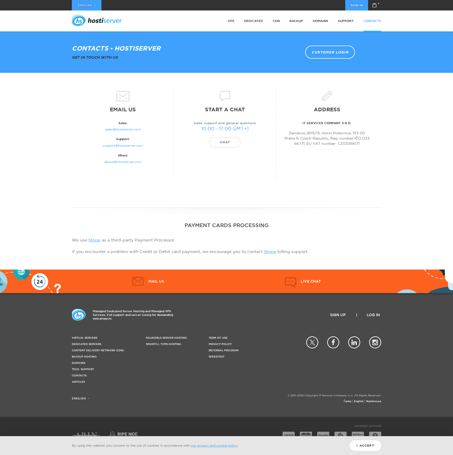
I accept (365, 445)
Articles (78, 381)
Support (346, 21)
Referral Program (224, 350)
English (359, 401)
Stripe (94, 240)
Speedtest (216, 356)
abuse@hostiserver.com (122, 161)
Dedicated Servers (86, 344)
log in (373, 315)
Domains (320, 21)
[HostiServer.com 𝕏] (312, 342)
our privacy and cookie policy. (214, 445)
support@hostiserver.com (123, 145)
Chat (225, 142)
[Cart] (374, 5)
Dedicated (253, 21)
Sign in (356, 5)
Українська (373, 401)
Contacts (372, 21)
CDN (276, 21)
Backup (296, 21)
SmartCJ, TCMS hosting (163, 344)
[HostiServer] (97, 20)
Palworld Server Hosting (166, 337)
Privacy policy (220, 344)
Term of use (218, 337)
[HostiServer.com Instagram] (375, 342)
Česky (348, 401)
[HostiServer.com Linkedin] (354, 342)
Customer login (330, 52)
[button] (303, 281)
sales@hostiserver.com (123, 129)
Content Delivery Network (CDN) (98, 350)
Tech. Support (83, 369)
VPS (231, 21)
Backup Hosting (84, 356)
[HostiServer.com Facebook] (333, 342)
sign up (338, 315)
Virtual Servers (84, 337)
